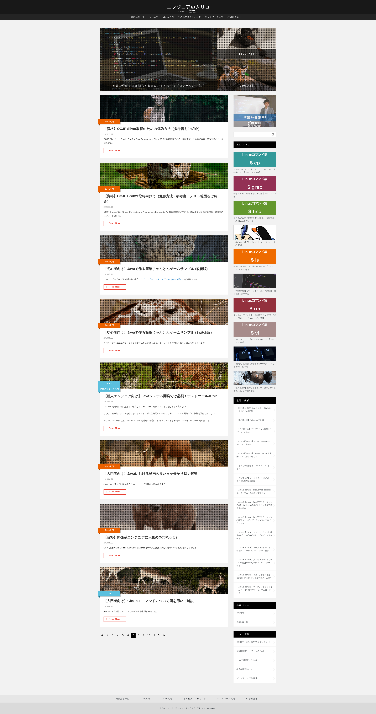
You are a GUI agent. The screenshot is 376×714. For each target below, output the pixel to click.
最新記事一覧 (138, 17)
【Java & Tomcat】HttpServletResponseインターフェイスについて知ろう (253, 491)
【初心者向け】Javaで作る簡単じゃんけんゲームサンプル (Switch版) (158, 332)
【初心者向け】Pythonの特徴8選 (250, 420)
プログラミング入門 (109, 389)
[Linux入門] (246, 43)
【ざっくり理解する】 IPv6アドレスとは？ (253, 467)
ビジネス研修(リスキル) (246, 660)
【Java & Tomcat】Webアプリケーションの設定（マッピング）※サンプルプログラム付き (254, 520)
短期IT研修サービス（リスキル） (250, 651)
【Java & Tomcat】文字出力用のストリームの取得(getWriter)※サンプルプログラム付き (254, 562)
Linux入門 (168, 17)
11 (153, 635)
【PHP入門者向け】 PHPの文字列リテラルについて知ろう (254, 443)
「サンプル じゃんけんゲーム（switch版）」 (163, 279)
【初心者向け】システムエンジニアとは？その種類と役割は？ (252, 479)
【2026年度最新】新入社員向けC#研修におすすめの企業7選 (254, 409)
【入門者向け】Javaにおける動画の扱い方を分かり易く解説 (150, 474)
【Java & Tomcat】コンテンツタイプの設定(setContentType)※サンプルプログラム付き (254, 535)
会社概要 (240, 613)
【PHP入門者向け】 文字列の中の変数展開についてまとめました (254, 455)
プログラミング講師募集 (246, 678)
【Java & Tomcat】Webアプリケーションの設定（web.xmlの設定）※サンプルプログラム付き (254, 505)
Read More (114, 150)
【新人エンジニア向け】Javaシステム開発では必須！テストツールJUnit (160, 396)
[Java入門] (246, 75)
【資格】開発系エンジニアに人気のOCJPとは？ (141, 537)
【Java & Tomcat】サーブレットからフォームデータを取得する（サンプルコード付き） (254, 590)
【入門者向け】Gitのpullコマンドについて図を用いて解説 (149, 601)
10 (148, 635)
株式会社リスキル (244, 669)
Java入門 (153, 17)
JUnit (109, 383)
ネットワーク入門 (214, 17)
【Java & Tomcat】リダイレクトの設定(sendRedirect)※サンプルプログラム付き (254, 576)
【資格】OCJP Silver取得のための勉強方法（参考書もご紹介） (152, 129)
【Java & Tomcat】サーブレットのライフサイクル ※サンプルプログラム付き (254, 549)
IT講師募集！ (234, 17)
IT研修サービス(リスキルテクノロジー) (253, 642)
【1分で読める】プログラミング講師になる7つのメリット (254, 430)
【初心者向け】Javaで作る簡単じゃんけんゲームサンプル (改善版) (156, 269)
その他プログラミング (189, 17)
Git (109, 594)
